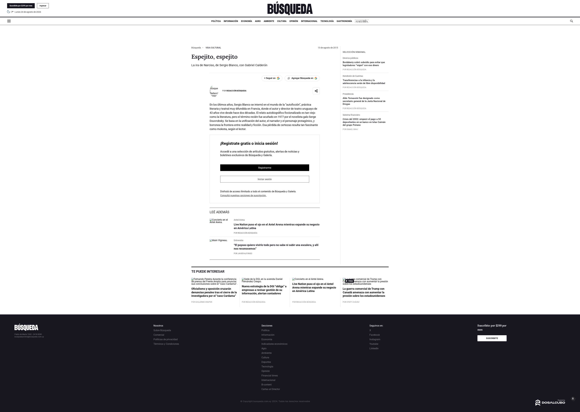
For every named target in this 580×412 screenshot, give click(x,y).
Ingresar (43, 6)
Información (231, 21)
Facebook (374, 334)
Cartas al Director (270, 389)
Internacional (309, 21)
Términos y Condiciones (166, 343)
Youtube (373, 343)
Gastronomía (344, 21)
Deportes (266, 362)
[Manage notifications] (572, 398)
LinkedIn (374, 348)
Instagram (374, 339)
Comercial (158, 334)
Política (216, 21)
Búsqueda (196, 47)
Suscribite (492, 338)
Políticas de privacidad (165, 339)
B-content (266, 384)
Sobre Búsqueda (162, 330)
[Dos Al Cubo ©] (550, 404)
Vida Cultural (213, 47)
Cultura (281, 21)
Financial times (269, 375)
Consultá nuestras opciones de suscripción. (243, 195)
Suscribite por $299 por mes (21, 6)
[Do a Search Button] (571, 21)
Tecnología (327, 21)
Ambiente (269, 21)
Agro (258, 21)
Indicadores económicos (274, 343)
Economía (246, 21)
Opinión (293, 21)
